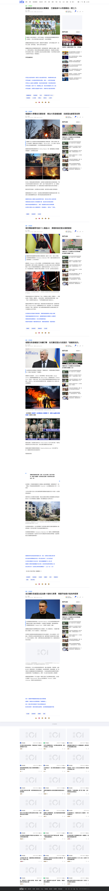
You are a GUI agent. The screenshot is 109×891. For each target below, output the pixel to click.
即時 (45, 1)
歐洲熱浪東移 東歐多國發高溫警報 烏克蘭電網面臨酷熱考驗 (39, 692)
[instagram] (68, 888)
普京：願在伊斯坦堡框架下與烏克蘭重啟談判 (35, 690)
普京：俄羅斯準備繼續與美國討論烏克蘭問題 (35, 684)
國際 (53, 1)
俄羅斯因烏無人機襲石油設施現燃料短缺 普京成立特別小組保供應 (40, 199)
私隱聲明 (55, 888)
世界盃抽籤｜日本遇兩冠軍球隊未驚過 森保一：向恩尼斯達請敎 (40, 80)
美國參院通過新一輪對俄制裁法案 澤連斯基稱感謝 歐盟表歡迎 (40, 321)
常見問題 (46, 888)
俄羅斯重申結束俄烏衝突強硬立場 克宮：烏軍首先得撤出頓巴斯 (40, 555)
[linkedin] (74, 888)
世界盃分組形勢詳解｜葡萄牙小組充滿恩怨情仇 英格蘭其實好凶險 (40, 77)
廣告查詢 (37, 888)
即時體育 (30, 5)
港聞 (26, 1)
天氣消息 (41, 1)
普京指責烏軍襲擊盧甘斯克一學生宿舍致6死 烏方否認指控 (39, 558)
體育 (67, 1)
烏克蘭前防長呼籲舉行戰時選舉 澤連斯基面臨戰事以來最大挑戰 (40, 313)
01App (42, 888)
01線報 (25, 888)
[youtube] (71, 888)
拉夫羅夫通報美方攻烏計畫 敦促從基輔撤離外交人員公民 (38, 561)
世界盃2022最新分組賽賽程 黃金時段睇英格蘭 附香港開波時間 (40, 83)
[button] (78, 11)
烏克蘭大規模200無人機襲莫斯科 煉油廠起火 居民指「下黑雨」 (40, 207)
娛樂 (30, 1)
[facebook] (66, 888)
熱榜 (49, 1)
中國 (56, 1)
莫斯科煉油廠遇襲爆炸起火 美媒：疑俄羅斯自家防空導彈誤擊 (39, 204)
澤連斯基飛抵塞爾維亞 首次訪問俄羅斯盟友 (35, 319)
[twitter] (77, 888)
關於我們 (29, 888)
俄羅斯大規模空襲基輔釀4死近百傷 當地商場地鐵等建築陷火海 (40, 564)
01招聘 (33, 888)
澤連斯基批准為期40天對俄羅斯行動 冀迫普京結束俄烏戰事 (39, 201)
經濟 (71, 1)
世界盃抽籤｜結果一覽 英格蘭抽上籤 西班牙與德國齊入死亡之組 (40, 85)
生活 (63, 1)
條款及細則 (60, 888)
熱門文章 (65, 32)
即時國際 (30, 111)
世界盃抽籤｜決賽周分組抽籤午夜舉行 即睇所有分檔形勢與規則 (40, 88)
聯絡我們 (50, 888)
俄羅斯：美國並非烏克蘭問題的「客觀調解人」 (36, 687)
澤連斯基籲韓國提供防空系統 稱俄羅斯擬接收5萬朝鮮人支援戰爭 (40, 316)
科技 (60, 1)
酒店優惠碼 (35, 1)
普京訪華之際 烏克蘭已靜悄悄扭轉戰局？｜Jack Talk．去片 (39, 566)
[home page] (22, 2)
